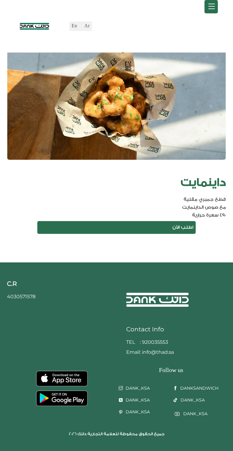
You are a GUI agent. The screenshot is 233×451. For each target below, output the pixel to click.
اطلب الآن (182, 227)
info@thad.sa (157, 352)
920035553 (155, 342)
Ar (86, 26)
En (74, 26)
